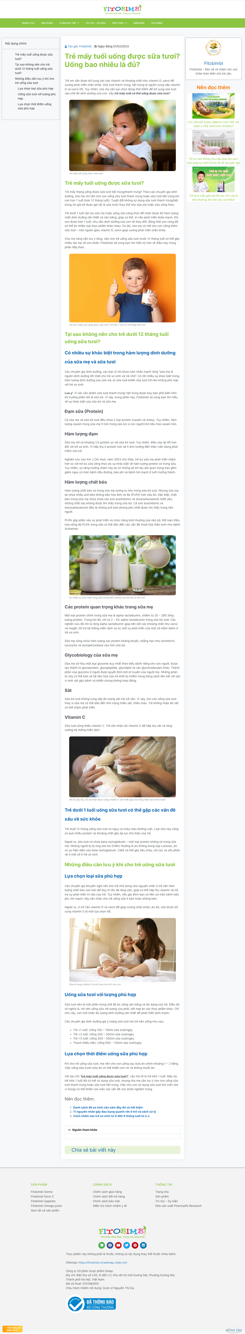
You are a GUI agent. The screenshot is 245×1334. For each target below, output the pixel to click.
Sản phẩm (47, 23)
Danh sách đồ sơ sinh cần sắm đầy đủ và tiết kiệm (108, 1107)
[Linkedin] (143, 1245)
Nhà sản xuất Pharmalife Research (178, 1205)
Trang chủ (28, 23)
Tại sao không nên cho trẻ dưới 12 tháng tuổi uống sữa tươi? (33, 69)
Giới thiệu (118, 23)
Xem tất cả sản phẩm (45, 1210)
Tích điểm (156, 23)
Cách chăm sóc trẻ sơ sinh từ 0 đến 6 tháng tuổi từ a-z (111, 1116)
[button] (122, 1130)
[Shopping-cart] (101, 1245)
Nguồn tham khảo (84, 1129)
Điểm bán (139, 23)
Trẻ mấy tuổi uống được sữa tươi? (34, 57)
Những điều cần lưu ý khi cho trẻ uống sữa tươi (34, 81)
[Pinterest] (135, 1245)
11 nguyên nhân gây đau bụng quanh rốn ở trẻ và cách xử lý (114, 1111)
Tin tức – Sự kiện (96, 23)
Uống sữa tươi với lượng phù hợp (37, 96)
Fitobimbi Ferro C (42, 1196)
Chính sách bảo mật (106, 1201)
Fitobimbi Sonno (42, 1191)
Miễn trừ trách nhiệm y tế (110, 1205)
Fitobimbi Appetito (43, 1201)
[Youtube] (118, 1245)
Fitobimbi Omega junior (46, 1205)
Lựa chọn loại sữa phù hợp (35, 88)
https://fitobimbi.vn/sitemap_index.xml (102, 1262)
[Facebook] (110, 1245)
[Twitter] (126, 1245)
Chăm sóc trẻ (67, 23)
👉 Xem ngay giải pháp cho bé (12, 1329)
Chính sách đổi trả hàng (109, 1196)
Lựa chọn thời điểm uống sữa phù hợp (34, 106)
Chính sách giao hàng (107, 1191)
